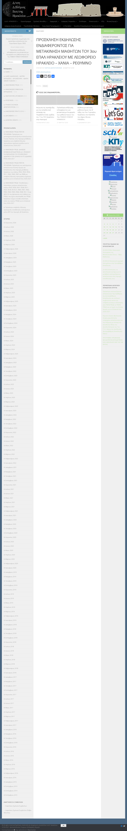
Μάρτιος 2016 (10, 769)
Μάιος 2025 (9, 288)
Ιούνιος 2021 (9, 493)
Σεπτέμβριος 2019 (11, 585)
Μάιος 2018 (9, 655)
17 (104, 230)
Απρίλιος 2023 (10, 397)
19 (110, 230)
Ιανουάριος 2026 (10, 253)
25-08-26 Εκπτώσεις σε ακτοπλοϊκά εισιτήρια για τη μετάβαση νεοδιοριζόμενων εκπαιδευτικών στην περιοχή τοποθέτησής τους (112, 274)
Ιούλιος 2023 (9, 384)
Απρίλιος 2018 (10, 660)
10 (104, 227)
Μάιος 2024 (9, 341)
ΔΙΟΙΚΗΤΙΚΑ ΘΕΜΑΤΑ (11, 120)
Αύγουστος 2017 (10, 694)
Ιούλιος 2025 (9, 279)
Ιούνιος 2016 (9, 756)
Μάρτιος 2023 (10, 402)
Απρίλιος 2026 (10, 240)
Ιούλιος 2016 (9, 751)
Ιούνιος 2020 (9, 546)
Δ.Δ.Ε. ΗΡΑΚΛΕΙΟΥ (11, 21)
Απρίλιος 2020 (10, 555)
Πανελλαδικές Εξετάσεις (32, 26)
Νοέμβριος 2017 (10, 681)
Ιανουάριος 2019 (10, 620)
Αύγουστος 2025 (10, 275)
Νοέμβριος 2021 (10, 472)
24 (104, 233)
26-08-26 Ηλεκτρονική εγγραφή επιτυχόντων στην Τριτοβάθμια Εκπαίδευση (113, 263)
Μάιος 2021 (9, 498)
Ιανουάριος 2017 (10, 725)
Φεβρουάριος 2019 (11, 616)
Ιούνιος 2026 (9, 231)
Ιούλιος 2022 (9, 437)
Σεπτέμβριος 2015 (11, 786)
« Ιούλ (105, 238)
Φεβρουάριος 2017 (11, 721)
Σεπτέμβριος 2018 (11, 638)
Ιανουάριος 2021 (10, 515)
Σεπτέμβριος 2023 (11, 376)
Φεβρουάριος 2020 (11, 563)
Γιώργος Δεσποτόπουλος (53, 68)
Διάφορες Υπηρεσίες (68, 21)
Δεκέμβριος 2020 (11, 520)
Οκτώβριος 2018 (10, 633)
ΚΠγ (102, 21)
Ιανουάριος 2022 (10, 463)
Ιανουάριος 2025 (10, 306)
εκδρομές (45, 86)
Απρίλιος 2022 (10, 450)
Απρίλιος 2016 (10, 764)
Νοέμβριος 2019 (10, 576)
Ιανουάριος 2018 (10, 673)
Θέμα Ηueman (32, 830)
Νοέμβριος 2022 (10, 419)
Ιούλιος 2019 (9, 594)
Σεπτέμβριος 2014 (11, 791)
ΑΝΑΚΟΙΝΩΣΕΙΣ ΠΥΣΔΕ (12, 85)
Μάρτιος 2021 (10, 507)
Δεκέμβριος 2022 (11, 415)
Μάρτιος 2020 (10, 559)
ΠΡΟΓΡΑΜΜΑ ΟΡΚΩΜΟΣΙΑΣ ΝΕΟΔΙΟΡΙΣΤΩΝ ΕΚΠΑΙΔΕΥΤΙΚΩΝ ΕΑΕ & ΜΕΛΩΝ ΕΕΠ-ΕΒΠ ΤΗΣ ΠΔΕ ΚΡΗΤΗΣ (113, 341)
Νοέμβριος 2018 (10, 629)
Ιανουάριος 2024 (10, 358)
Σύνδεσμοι (82, 21)
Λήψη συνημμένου (43, 72)
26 (110, 233)
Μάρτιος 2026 (10, 244)
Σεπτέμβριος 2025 (11, 271)
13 (113, 227)
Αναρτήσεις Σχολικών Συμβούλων (16, 806)
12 (110, 227)
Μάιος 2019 (9, 603)
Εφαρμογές (53, 21)
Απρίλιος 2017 (10, 712)
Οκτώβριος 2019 (10, 581)
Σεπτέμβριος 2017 (11, 690)
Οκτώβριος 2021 (10, 476)
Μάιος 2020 (9, 550)
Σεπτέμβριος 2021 (11, 480)
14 (116, 227)
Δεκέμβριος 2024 (11, 310)
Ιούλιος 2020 (9, 542)
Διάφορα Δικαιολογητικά (13, 26)
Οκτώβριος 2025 (10, 266)
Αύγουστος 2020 (10, 537)
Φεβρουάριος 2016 (11, 773)
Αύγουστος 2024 (10, 327)
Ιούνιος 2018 (9, 651)
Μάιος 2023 (9, 393)
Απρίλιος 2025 (10, 292)
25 (107, 233)
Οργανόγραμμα (26, 21)
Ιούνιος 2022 (9, 441)
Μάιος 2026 (9, 236)
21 (116, 230)
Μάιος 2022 (9, 445)
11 (107, 227)
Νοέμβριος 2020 (10, 524)
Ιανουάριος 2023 (10, 410)
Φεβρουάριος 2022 (11, 459)
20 (113, 230)
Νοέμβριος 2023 (10, 367)
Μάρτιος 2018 (10, 664)
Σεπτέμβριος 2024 (11, 323)
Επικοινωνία (93, 21)
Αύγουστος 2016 (10, 747)
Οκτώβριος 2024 (10, 319)
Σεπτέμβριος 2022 (11, 428)
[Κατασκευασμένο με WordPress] (14, 830)
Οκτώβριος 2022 (10, 424)
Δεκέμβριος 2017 (11, 677)
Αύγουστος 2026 (10, 223)
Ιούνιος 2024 (9, 336)
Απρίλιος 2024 (10, 345)
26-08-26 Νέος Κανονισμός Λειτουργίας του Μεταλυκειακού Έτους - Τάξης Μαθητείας (112, 253)
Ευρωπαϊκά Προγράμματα (50, 26)
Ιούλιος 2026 (9, 227)
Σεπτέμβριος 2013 (11, 795)
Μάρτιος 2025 (10, 297)
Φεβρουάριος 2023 (11, 406)
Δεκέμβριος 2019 (11, 572)
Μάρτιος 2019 (10, 611)
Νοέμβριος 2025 (10, 262)
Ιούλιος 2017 (9, 699)
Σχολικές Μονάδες (39, 21)
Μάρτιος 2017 (10, 716)
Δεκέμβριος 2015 (11, 782)
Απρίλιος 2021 (10, 502)
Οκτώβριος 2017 (10, 686)
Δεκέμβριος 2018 (11, 625)
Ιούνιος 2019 (9, 598)
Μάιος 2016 (9, 760)
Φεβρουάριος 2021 (11, 511)
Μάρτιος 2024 (10, 349)
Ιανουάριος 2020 (10, 568)
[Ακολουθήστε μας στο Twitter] (30, 31)
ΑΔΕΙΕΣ (7, 72)
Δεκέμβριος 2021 (11, 467)
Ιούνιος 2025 (9, 284)
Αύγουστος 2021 (10, 485)
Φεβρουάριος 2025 (11, 301)
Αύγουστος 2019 (10, 590)
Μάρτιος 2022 (10, 454)
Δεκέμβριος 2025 (11, 258)
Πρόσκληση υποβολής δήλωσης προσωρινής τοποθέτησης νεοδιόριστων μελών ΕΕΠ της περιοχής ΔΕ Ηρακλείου (17, 209)
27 (113, 233)
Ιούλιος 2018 (9, 646)
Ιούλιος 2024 (9, 332)
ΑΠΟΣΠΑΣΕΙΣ (9, 100)
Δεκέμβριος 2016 (11, 729)
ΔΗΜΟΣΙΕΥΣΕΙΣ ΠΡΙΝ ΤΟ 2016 (14, 111)
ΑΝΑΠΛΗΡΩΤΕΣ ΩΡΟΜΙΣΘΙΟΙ (14, 96)
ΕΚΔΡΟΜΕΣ (40, 31)
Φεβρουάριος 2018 (11, 668)
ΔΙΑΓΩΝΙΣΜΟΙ (9, 116)
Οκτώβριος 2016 (10, 738)
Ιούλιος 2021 (9, 489)
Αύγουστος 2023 (10, 380)
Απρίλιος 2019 (10, 607)
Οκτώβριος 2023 (10, 371)
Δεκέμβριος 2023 (11, 362)
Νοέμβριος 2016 (10, 734)
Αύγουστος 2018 (10, 642)
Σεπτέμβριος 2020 (11, 533)
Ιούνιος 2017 (9, 703)
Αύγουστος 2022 (10, 432)
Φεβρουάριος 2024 (11, 354)
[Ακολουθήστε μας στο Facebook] (27, 31)
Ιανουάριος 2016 (10, 777)
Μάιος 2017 (9, 708)
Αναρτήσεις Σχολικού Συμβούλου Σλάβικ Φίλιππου (17, 811)
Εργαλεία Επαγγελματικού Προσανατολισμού (89, 26)
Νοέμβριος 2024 (10, 314)
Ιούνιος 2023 (9, 389)
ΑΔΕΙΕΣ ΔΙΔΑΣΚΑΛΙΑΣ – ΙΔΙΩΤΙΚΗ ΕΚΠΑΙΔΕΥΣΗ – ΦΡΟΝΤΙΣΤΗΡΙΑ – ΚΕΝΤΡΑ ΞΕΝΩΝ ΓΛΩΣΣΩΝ (16, 78)
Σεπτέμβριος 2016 (11, 743)
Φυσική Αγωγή (112, 21)
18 (107, 230)
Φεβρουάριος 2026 (11, 249)
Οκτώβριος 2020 (10, 528)
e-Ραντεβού (67, 26)
